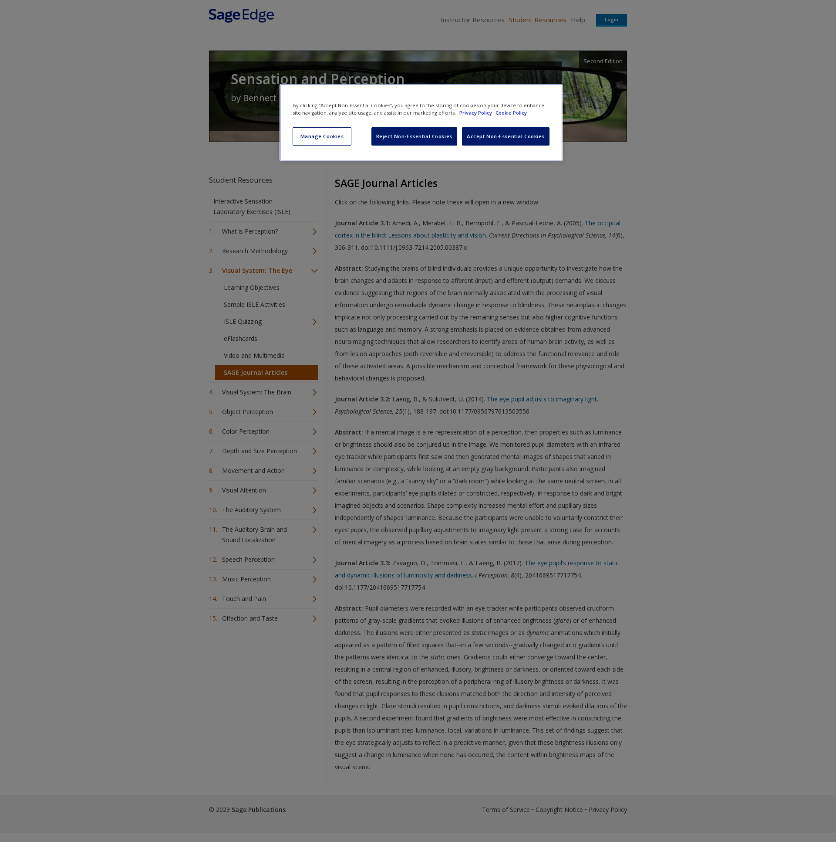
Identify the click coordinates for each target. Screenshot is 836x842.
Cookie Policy (511, 112)
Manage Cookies (322, 136)
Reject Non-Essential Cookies (414, 136)
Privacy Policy (476, 112)
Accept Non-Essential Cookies (506, 136)
